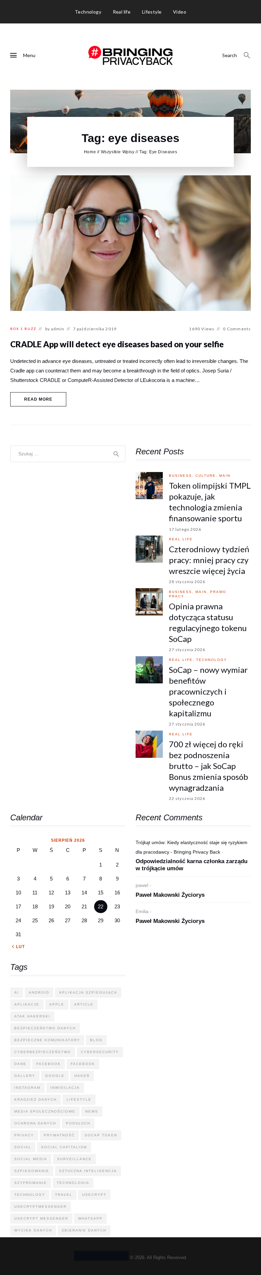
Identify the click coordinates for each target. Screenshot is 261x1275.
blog (96, 1040)
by (55, 328)
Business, (182, 475)
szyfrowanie (30, 1183)
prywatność (59, 1135)
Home (90, 152)
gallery (24, 1076)
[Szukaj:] (67, 453)
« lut (18, 946)
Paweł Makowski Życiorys (170, 895)
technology (211, 660)
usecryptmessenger (40, 1206)
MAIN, (202, 592)
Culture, (207, 475)
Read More (38, 399)
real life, (182, 660)
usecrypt (94, 1195)
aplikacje (26, 1004)
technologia (73, 1183)
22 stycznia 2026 (187, 798)
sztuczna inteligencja (88, 1171)
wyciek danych (33, 1230)
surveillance (74, 1159)
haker (82, 1076)
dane (20, 1064)
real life (181, 539)
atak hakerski (32, 1016)
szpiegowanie (31, 1171)
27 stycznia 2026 (187, 649)
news (91, 1111)
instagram (27, 1087)
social (22, 1147)
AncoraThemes (101, 1256)
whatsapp (90, 1218)
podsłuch (78, 1123)
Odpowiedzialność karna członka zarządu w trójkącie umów (191, 865)
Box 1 (16, 329)
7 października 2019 (95, 328)
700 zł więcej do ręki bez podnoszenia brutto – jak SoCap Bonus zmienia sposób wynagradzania (208, 765)
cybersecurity (100, 1052)
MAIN (224, 475)
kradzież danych (35, 1099)
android (39, 992)
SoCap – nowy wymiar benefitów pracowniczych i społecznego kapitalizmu (208, 691)
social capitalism (64, 1147)
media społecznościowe (44, 1111)
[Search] (247, 55)
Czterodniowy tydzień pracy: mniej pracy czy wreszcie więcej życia (209, 560)
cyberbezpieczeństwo (42, 1052)
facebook (48, 1064)
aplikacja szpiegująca (88, 992)
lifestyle (79, 1099)
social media (30, 1159)
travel (63, 1195)
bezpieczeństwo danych (45, 1028)
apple (56, 1004)
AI (16, 992)
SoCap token (101, 1135)
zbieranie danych (84, 1230)
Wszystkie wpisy (118, 152)
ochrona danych (35, 1123)
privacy (24, 1135)
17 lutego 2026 (185, 529)
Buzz (30, 329)
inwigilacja (65, 1087)
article (83, 1004)
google (55, 1076)
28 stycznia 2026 (187, 581)
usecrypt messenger (41, 1218)
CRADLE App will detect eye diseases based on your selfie (117, 344)
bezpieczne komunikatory (47, 1040)
